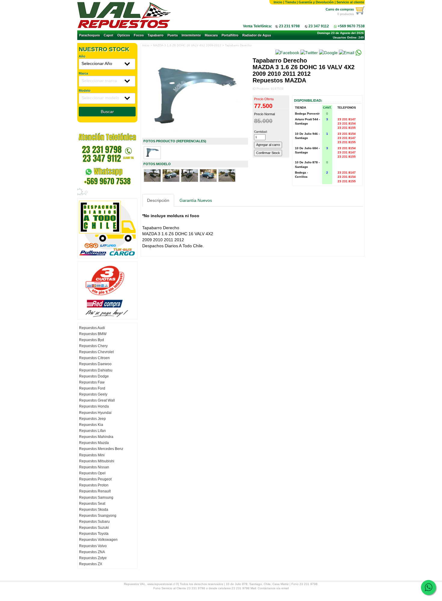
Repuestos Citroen (94, 358)
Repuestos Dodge (94, 376)
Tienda (290, 2)
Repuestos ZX (90, 564)
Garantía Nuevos (196, 200)
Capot (108, 35)
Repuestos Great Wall (97, 400)
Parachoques (89, 35)
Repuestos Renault (95, 491)
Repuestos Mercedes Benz (101, 449)
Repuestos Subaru (94, 521)
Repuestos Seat (92, 503)
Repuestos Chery (93, 346)
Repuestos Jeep (92, 419)
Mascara (211, 35)
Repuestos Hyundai (95, 413)
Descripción (158, 200)
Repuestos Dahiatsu (95, 370)
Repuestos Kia (91, 425)
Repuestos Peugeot (95, 479)
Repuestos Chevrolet (96, 352)
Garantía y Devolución (316, 2)
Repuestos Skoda (93, 509)
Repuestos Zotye (93, 558)
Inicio (278, 2)
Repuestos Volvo (93, 546)
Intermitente (191, 35)
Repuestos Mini (92, 455)
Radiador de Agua (256, 35)
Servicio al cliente (350, 2)
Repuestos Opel (92, 473)
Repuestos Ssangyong (97, 515)
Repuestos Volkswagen (98, 540)
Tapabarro (156, 35)
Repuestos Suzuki (94, 527)
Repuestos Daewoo (95, 364)
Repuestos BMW (92, 334)
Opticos (123, 35)
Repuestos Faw (92, 382)
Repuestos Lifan (92, 431)
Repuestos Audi (92, 328)
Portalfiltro (230, 35)
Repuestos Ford (92, 388)
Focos (139, 35)
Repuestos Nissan (94, 467)
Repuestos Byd (91, 340)
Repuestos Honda (94, 406)
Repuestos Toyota (94, 534)
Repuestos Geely (93, 394)
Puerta (172, 35)
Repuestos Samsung (96, 497)
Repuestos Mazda (94, 443)
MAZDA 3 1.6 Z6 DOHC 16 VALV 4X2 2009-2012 (187, 45)
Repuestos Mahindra (96, 437)
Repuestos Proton (94, 485)
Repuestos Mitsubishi (96, 461)
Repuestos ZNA (92, 552)
